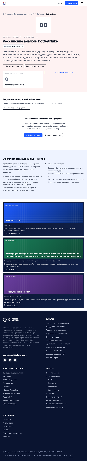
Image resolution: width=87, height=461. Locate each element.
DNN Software (38, 14)
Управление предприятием (57, 323)
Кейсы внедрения (10, 380)
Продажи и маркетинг (55, 327)
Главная (8, 14)
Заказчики (7, 376)
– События (50, 393)
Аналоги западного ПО (55, 354)
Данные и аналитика (54, 340)
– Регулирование (53, 376)
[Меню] (82, 3)
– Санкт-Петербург (11, 390)
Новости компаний (54, 397)
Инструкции (8, 423)
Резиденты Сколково (11, 393)
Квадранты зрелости (54, 407)
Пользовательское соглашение (52, 455)
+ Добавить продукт (64, 72)
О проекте (7, 419)
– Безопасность (52, 390)
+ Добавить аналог (33, 135)
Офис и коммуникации (55, 347)
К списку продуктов (53, 135)
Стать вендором (9, 404)
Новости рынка (52, 373)
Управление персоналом (56, 333)
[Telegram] (5, 360)
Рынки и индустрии (11, 400)
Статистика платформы (12, 433)
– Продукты (51, 383)
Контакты (6, 437)
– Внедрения (51, 387)
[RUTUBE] (15, 360)
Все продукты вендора (35, 66)
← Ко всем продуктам (13, 66)
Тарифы (6, 430)
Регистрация (72, 3)
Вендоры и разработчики (13, 373)
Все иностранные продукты (16, 108)
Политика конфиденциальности (19, 455)
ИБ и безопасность (54, 351)
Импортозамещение (22, 14)
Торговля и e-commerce (56, 330)
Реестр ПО (7, 397)
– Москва (6, 387)
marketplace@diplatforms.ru (15, 355)
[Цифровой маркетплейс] (22, 320)
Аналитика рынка (53, 400)
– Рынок (49, 380)
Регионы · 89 (8, 383)
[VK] (10, 360)
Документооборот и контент (58, 344)
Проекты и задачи (53, 337)
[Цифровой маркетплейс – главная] (4, 3)
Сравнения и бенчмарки (56, 404)
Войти (60, 3)
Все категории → (53, 358)
